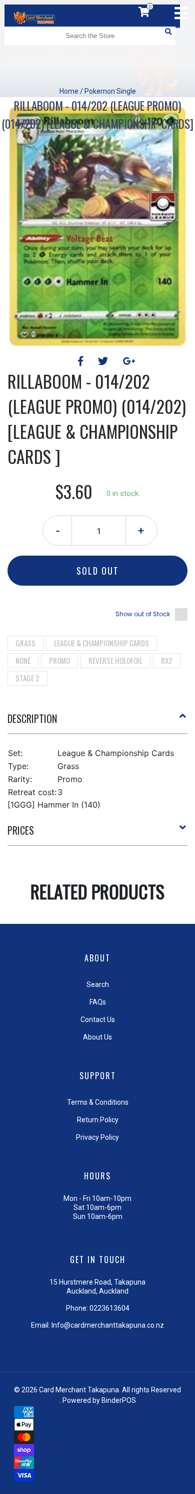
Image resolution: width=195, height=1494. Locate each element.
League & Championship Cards (101, 642)
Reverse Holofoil (115, 660)
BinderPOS (119, 1400)
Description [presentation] (32, 718)
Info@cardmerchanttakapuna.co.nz (108, 1325)
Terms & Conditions (97, 1102)
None (23, 660)
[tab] (98, 722)
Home (69, 91)
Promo (59, 660)
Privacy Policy (97, 1137)
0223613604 (110, 1308)
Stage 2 (28, 677)
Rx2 (166, 660)
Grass (26, 642)
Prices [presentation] (21, 830)
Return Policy (97, 1120)
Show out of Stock (143, 614)
